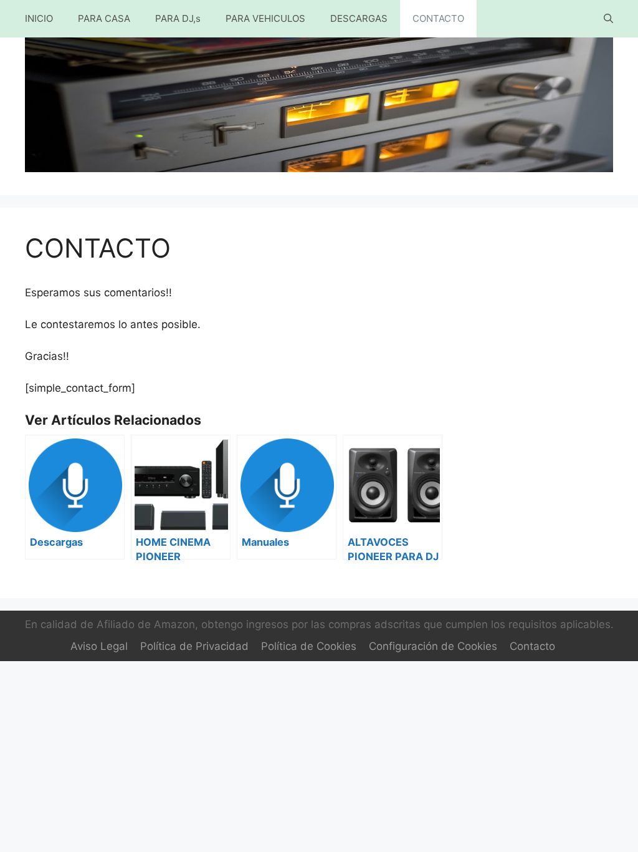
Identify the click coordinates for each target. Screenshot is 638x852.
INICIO (39, 18)
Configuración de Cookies (433, 646)
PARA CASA (104, 18)
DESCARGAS (359, 18)
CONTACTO (438, 18)
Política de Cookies (308, 646)
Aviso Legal (99, 646)
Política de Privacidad (194, 646)
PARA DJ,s (178, 18)
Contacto (532, 646)
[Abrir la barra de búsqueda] (608, 18)
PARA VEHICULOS (265, 18)
